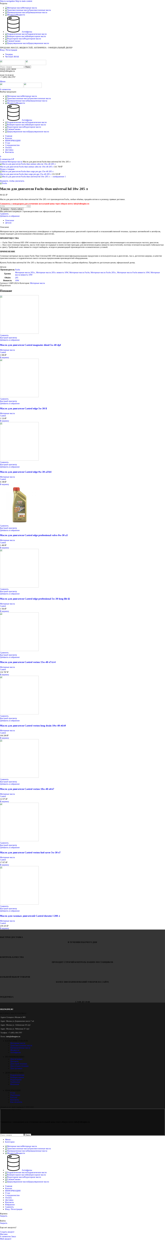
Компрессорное (17, 1077)
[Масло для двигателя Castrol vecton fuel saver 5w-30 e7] (19, 840)
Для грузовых (16, 1068)
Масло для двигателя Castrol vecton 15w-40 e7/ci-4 (28, 662)
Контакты (14, 1100)
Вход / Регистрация (13, 1209)
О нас (12, 1093)
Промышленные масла (20, 1048)
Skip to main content (23, 1)
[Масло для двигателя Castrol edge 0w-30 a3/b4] (19, 460)
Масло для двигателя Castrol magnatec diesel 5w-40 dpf (30, 345)
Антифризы (15, 1052)
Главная (3, 162)
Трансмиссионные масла (21, 1045)
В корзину (5, 209)
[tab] (9, 220)
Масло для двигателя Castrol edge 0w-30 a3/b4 (25, 471)
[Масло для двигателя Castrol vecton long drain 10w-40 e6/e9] (19, 714)
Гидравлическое (17, 1075)
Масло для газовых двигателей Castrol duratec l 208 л (30, 916)
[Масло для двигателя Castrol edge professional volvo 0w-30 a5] (19, 523)
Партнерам (15, 1095)
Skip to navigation (7, 1)
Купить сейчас (17, 209)
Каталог (13, 1097)
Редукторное (16, 1080)
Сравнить (9, 1207)
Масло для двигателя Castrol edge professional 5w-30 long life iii (35, 598)
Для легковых (16, 1059)
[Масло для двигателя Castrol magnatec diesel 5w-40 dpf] (19, 333)
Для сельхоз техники (19, 1066)
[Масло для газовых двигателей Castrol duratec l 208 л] (19, 904)
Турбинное (15, 1082)
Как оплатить (16, 1102)
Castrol (3, 352)
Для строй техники (18, 1064)
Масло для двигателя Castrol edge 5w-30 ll (23, 408)
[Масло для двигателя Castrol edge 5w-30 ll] (19, 396)
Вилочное (14, 1084)
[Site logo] (13, 64)
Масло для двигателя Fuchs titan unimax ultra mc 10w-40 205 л (27, 167)
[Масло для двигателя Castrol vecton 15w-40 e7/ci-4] (19, 650)
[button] (4, 357)
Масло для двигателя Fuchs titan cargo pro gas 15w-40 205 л (26, 174)
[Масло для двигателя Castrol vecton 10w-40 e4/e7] (19, 777)
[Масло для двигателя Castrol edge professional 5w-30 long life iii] (19, 587)
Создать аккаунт (7, 1232)
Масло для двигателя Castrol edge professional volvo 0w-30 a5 (34, 535)
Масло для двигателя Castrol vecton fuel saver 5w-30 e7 (30, 852)
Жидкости (14, 1050)
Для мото (14, 1061)
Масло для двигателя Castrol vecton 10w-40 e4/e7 (27, 789)
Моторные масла (15, 162)
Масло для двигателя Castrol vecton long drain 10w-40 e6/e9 (33, 725)
